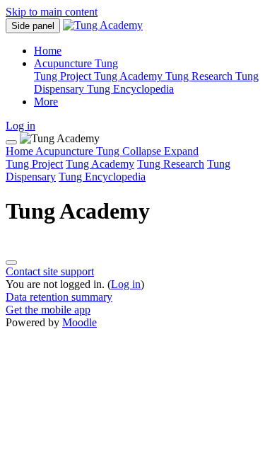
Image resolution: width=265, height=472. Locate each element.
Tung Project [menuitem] (64, 76)
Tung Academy (100, 164)
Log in (20, 126)
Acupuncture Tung (117, 151)
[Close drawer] (11, 142)
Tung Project (34, 164)
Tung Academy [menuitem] (129, 76)
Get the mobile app (48, 310)
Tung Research (170, 164)
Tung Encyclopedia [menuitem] (130, 89)
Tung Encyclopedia (102, 177)
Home (20, 151)
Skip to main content (52, 12)
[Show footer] (11, 262)
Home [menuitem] (47, 51)
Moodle (79, 322)
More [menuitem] (46, 102)
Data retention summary (59, 297)
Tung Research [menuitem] (200, 76)
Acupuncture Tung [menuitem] (76, 63)
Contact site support (50, 271)
